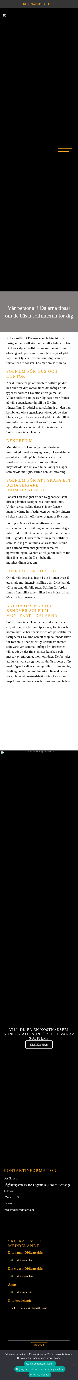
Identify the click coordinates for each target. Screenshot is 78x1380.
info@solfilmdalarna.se (19, 1210)
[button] (8, 1222)
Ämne (12, 1284)
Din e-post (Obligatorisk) (25, 1268)
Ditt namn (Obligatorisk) (25, 1252)
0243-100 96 (12, 1197)
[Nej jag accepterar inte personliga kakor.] (73, 1365)
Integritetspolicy (39, 1374)
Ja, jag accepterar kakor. (40, 1363)
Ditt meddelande (19, 1300)
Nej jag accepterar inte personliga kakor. (40, 1369)
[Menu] (66, 150)
